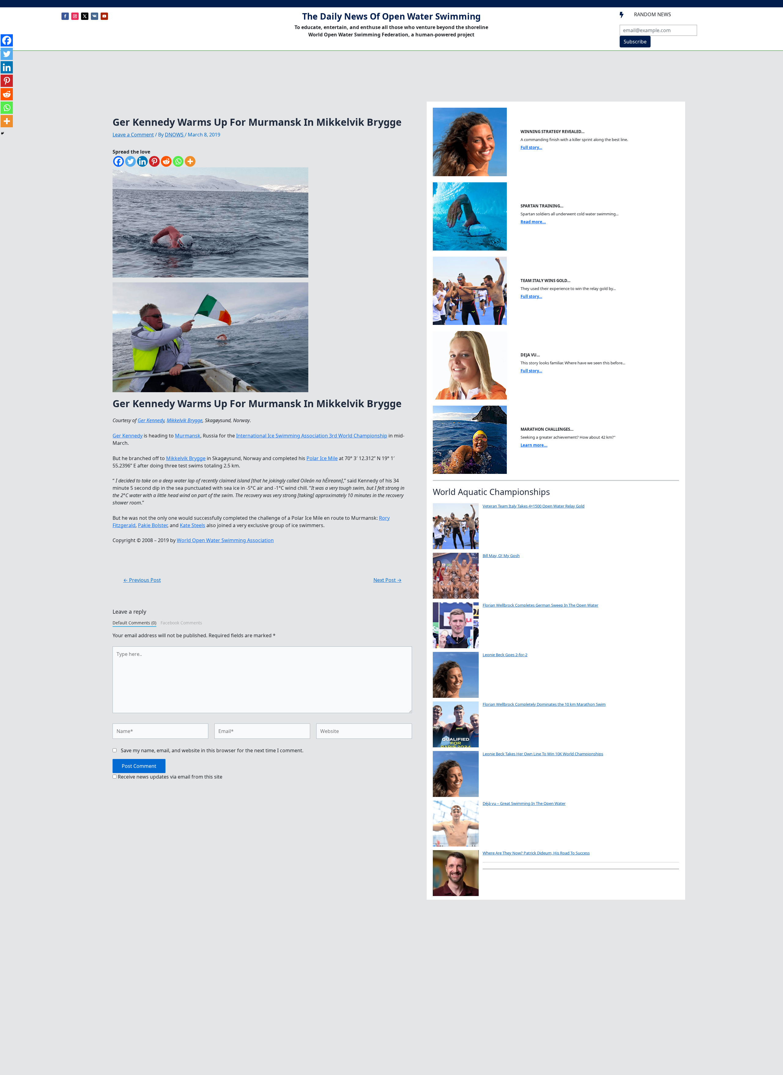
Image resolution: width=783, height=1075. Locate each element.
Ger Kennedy (151, 420)
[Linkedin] (142, 161)
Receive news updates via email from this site (169, 776)
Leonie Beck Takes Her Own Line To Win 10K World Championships (543, 754)
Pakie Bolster (152, 525)
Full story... (531, 147)
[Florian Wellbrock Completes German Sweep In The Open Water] (456, 625)
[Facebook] (118, 161)
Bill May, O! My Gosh (501, 555)
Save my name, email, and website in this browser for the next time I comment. (212, 750)
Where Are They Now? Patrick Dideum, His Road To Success (536, 853)
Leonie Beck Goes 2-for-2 (505, 654)
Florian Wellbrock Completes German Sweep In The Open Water (540, 605)
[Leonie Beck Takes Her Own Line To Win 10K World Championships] (456, 774)
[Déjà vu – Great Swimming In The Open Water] (456, 823)
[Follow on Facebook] (65, 16)
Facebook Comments (181, 623)
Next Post (387, 580)
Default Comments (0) (134, 623)
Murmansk (187, 435)
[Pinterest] (154, 161)
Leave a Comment (133, 134)
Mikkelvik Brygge (184, 420)
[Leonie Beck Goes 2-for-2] (456, 675)
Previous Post (142, 580)
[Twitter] (130, 161)
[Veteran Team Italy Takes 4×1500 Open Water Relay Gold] (456, 526)
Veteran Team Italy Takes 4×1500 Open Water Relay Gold (533, 506)
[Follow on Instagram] (75, 16)
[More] (190, 161)
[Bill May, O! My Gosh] (456, 576)
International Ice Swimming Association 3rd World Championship (311, 435)
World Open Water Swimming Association (225, 540)
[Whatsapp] (178, 161)
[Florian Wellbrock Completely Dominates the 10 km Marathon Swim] (456, 724)
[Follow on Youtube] (104, 16)
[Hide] (2, 133)
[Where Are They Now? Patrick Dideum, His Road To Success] (456, 873)
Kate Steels (192, 525)
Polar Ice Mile (322, 458)
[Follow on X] (84, 16)
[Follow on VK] (94, 16)
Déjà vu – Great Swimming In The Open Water (524, 803)
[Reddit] (166, 161)
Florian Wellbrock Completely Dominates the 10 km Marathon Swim (544, 704)
